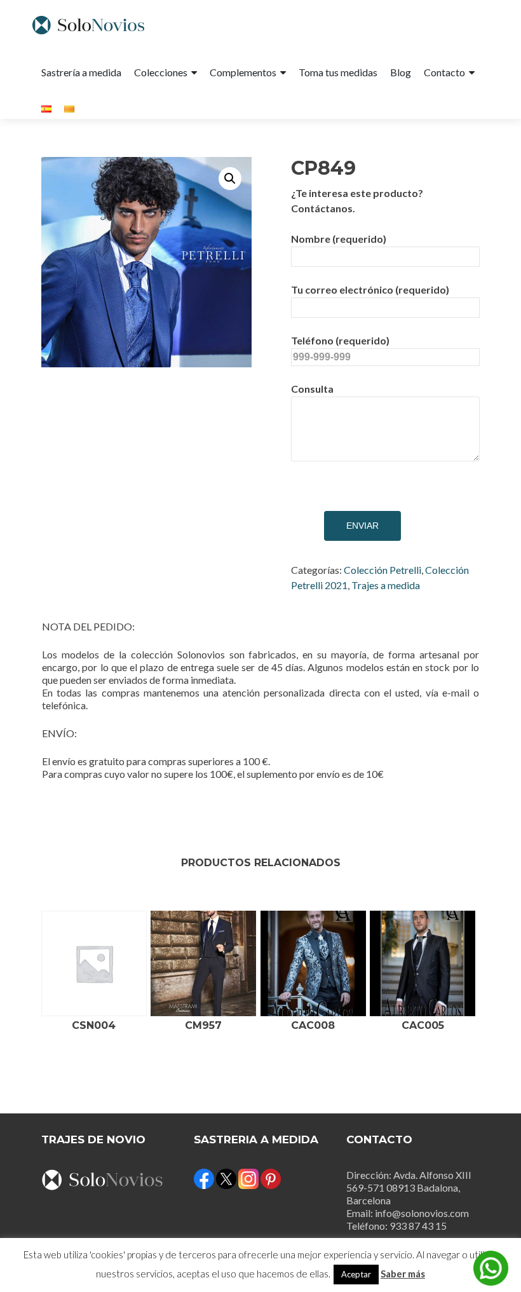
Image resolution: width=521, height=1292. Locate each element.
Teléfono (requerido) (340, 340)
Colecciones (160, 72)
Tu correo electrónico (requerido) (370, 289)
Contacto (444, 72)
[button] (230, 178)
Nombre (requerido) (338, 239)
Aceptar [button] (356, 1274)
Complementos (243, 72)
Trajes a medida (385, 585)
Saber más (403, 1273)
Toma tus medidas (338, 72)
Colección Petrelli (382, 570)
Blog (400, 72)
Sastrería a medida (81, 72)
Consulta (312, 389)
